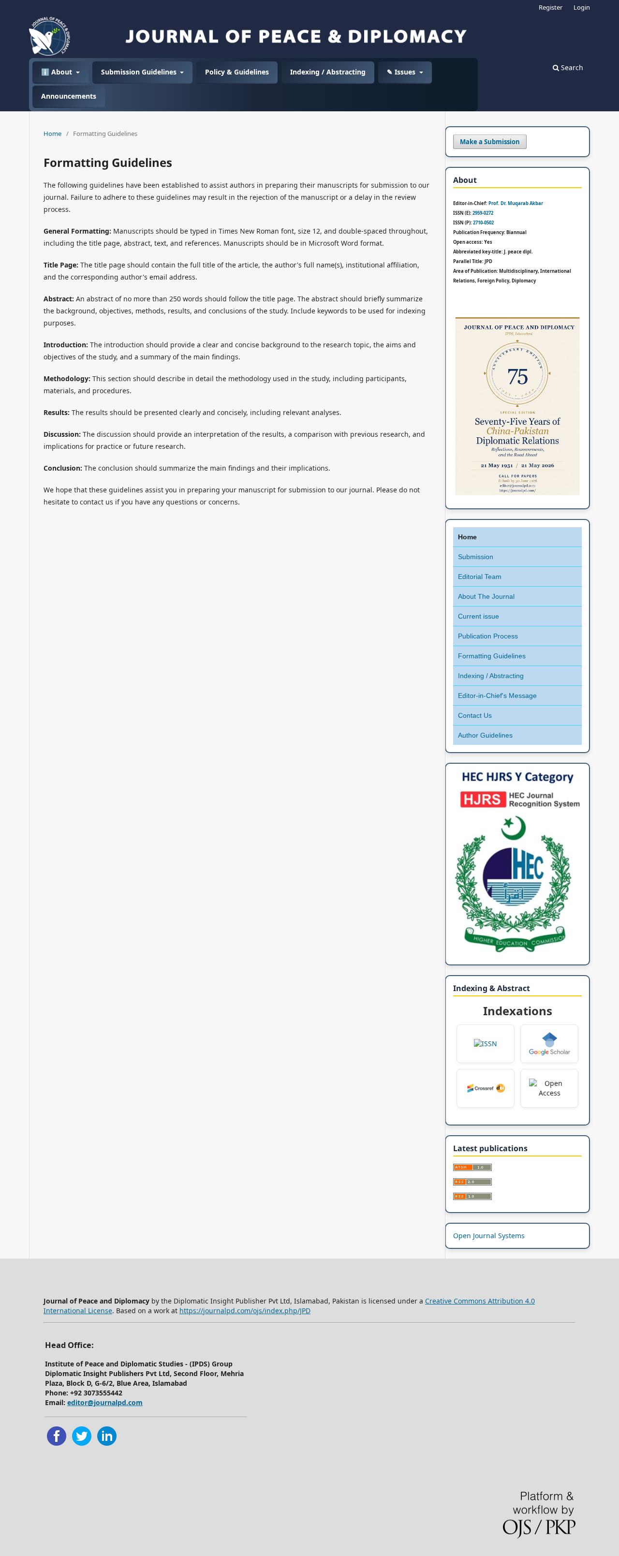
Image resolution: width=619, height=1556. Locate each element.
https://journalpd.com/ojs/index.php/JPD (244, 1310)
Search (571, 67)
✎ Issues (402, 71)
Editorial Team (479, 576)
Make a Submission (490, 141)
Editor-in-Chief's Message (497, 695)
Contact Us (475, 715)
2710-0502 (483, 223)
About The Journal (486, 596)
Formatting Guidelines (492, 656)
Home (52, 133)
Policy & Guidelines (237, 71)
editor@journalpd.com (105, 1402)
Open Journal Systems (489, 1235)
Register (550, 7)
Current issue (478, 616)
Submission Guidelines (139, 71)
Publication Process (488, 636)
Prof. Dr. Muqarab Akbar (515, 203)
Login (582, 7)
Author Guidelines (485, 735)
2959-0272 (482, 213)
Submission (475, 557)
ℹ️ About (57, 71)
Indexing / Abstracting (328, 71)
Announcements (68, 96)
